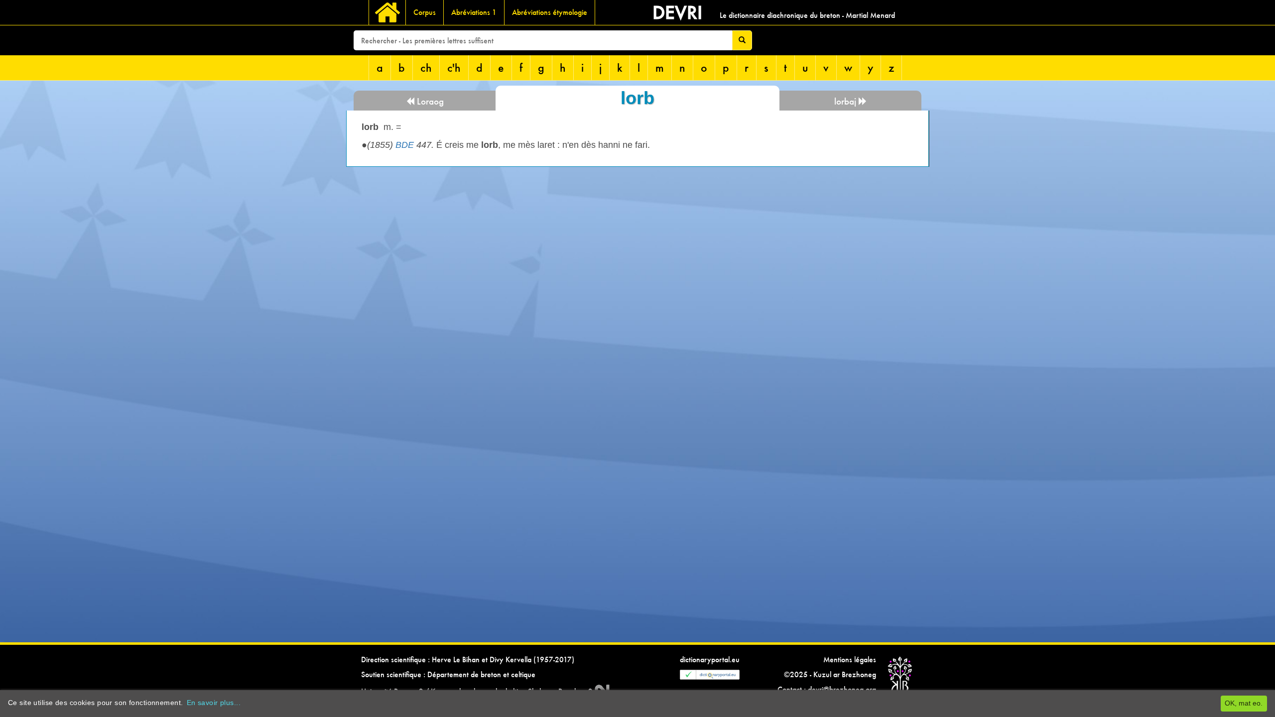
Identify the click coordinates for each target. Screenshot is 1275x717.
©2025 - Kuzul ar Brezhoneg (830, 674)
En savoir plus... (214, 703)
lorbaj (846, 101)
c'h (454, 67)
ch (426, 67)
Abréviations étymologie (549, 12)
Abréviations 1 (474, 12)
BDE (404, 145)
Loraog (429, 101)
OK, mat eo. (1244, 703)
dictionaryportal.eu (710, 659)
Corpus (424, 12)
